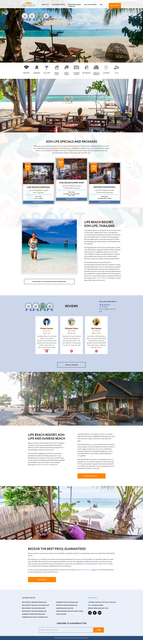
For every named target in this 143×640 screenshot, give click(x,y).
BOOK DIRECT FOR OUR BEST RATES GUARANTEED (49, 282)
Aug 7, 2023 (46, 333)
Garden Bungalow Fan (64, 608)
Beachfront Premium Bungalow (34, 602)
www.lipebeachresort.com (98, 608)
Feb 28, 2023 (71, 333)
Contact (72, 6)
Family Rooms (61, 614)
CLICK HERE (101, 278)
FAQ (101, 5)
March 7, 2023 (96, 333)
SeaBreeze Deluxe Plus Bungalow (34, 617)
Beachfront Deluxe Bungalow (33, 608)
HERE (104, 564)
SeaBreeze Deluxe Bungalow (67, 602)
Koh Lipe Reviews (90, 5)
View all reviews (71, 365)
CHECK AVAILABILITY (91, 476)
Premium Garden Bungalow (66, 605)
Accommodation (58, 5)
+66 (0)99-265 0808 (97, 605)
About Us (45, 5)
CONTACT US (86, 570)
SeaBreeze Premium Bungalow (33, 614)
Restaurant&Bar (74, 5)
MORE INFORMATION (38, 202)
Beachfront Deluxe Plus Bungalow (35, 605)
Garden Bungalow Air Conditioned (69, 611)
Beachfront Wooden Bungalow (34, 611)
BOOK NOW (115, 6)
